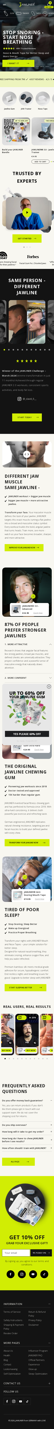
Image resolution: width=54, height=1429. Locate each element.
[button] (27, 708)
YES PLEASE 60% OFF (27, 734)
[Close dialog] (49, 686)
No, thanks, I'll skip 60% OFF (27, 741)
